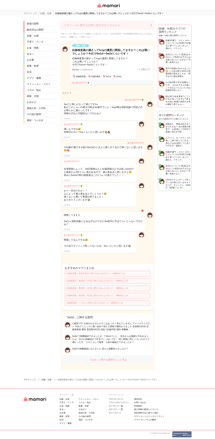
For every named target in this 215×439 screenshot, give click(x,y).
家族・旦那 (33, 96)
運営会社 (138, 399)
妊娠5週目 (95, 76)
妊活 (29, 72)
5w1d (108, 76)
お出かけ (31, 102)
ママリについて (116, 399)
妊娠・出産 (33, 35)
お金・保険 (33, 47)
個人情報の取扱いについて (146, 409)
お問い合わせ (140, 402)
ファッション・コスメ (38, 84)
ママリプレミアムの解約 (145, 420)
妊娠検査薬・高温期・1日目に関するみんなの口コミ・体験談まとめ (97, 281)
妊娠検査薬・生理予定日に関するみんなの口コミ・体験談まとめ (96, 273)
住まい (30, 53)
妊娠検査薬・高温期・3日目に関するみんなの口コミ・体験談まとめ (97, 295)
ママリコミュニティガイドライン (149, 416)
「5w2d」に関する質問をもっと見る (107, 359)
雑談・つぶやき (35, 120)
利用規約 (138, 406)
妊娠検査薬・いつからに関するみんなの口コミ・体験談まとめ (95, 303)
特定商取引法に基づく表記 (146, 413)
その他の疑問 (34, 114)
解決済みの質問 (35, 29)
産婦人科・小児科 (36, 108)
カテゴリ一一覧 (116, 409)
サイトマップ (115, 413)
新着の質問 (33, 23)
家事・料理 (33, 66)
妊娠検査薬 (81, 76)
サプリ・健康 (34, 78)
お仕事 (30, 60)
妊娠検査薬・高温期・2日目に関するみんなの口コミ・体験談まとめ (97, 288)
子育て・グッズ (35, 41)
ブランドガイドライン (119, 402)
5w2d (118, 76)
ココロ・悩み (34, 90)
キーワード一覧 (116, 406)
